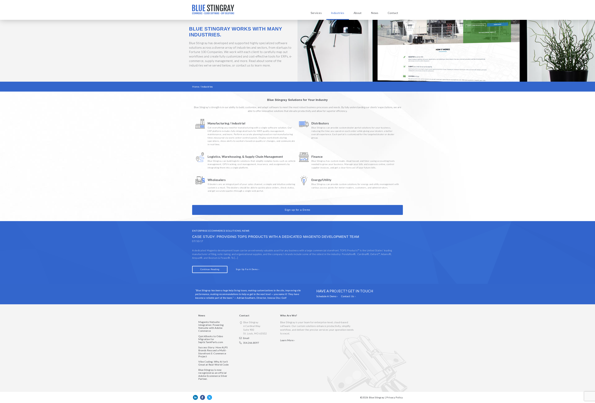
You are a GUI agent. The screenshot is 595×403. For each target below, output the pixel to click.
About (358, 13)
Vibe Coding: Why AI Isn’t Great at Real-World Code (213, 363)
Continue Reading (209, 269)
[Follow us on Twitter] (209, 397)
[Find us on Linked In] (195, 397)
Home (195, 86)
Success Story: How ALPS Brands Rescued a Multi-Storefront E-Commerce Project (213, 352)
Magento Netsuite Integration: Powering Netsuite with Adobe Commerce (211, 326)
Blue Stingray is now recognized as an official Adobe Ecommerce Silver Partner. (212, 374)
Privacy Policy (394, 397)
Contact (393, 13)
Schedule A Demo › (327, 296)
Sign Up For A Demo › (247, 269)
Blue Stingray (376, 397)
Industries (337, 13)
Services (316, 13)
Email (246, 338)
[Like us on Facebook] (202, 397)
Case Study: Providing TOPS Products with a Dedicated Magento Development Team (275, 237)
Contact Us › (348, 296)
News (374, 13)
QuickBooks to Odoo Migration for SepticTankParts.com (210, 339)
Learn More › (287, 340)
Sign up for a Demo (297, 210)
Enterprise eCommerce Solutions (216, 230)
